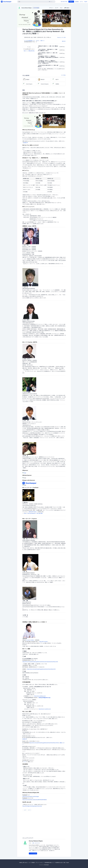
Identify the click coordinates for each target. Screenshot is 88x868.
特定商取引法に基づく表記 (60, 862)
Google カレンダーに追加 (61, 37)
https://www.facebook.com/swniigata (30, 796)
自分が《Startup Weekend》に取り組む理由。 (33, 513)
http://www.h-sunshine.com (45, 709)
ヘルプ (29, 862)
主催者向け (71, 1)
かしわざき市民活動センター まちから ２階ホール (34, 40)
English (85, 1)
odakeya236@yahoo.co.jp (44, 697)
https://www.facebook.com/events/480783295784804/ (34, 799)
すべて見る (63, 75)
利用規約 (33, 862)
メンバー (56, 7)
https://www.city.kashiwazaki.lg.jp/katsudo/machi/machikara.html (41, 669)
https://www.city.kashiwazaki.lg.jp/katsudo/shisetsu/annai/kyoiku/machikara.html (40, 661)
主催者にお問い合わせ (23, 862)
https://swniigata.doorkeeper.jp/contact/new (32, 806)
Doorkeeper (46, 864)
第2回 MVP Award (32, 511)
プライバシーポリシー (39, 862)
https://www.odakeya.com (40, 696)
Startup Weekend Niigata (26, 7)
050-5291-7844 (64, 1)
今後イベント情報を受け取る (29, 50)
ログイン (81, 1)
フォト (61, 7)
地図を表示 (64, 41)
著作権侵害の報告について (50, 862)
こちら (24, 761)
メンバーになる (36, 7)
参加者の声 (25, 142)
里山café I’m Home (43, 641)
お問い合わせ (66, 7)
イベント (51, 7)
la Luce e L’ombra (30, 640)
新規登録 (77, 1)
